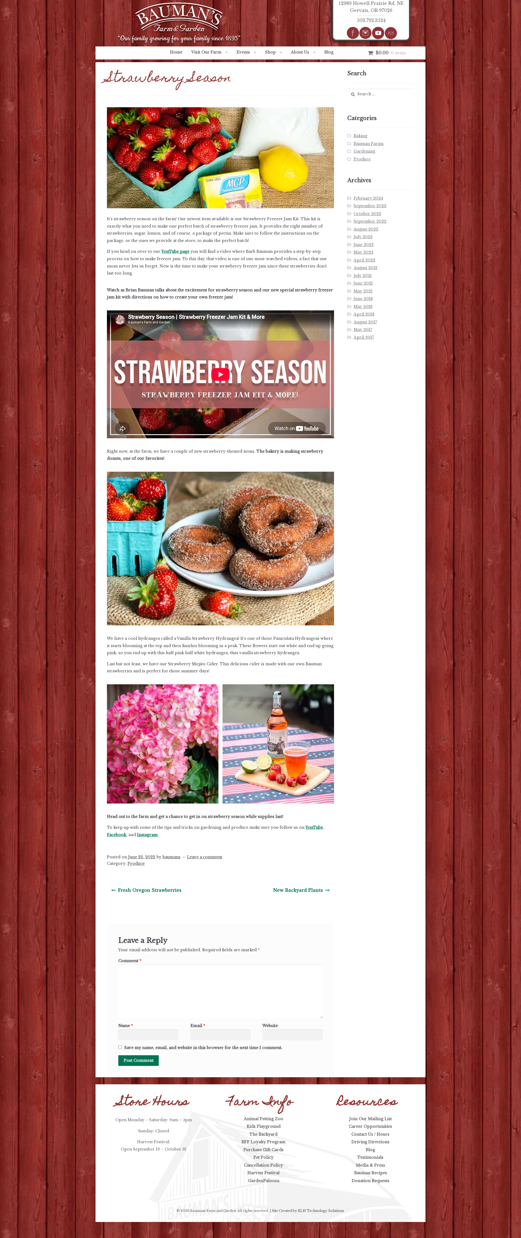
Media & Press (370, 1165)
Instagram (147, 834)
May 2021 (363, 291)
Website (270, 1025)
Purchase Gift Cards (263, 1149)
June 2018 (363, 298)
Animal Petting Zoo (263, 1118)
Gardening (364, 151)
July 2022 (363, 236)
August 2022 (366, 229)
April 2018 (364, 314)
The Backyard (263, 1134)
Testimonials (370, 1157)
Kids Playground (264, 1126)
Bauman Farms (369, 143)
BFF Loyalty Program (263, 1141)
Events (243, 52)
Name (125, 1025)
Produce (136, 863)
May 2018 (363, 306)
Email (197, 1025)
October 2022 (367, 213)
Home (176, 52)
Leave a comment (204, 857)
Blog (328, 52)
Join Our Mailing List (370, 1118)
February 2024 (368, 198)
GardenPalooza (263, 1180)
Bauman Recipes (370, 1172)
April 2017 (364, 337)
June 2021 (363, 283)
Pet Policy (263, 1157)
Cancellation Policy (263, 1165)
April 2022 (364, 260)
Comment (129, 960)
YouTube (314, 827)
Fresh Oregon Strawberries (150, 892)
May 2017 (363, 329)
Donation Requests (370, 1180)
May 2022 (363, 252)
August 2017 (365, 322)
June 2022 (364, 244)
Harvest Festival (263, 1172)
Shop (270, 52)
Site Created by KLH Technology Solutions (308, 1211)
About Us (300, 52)
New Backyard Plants (298, 892)
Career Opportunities (370, 1126)
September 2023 (370, 205)
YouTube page (175, 251)
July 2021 (363, 275)
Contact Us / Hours (370, 1134)
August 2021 (365, 267)
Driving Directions (370, 1141)
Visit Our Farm (206, 52)
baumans (171, 857)
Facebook (116, 834)
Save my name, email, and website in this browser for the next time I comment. (203, 1047)
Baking (360, 135)
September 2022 (370, 221)
